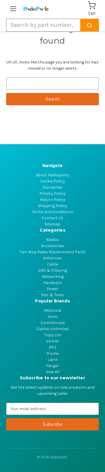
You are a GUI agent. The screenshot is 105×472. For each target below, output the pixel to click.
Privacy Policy (52, 193)
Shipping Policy (52, 205)
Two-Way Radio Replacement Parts (53, 251)
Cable (52, 264)
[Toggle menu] (14, 9)
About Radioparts (52, 175)
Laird (52, 359)
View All (53, 371)
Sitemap (52, 224)
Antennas (52, 258)
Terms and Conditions (52, 211)
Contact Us (52, 218)
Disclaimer (52, 187)
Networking (53, 276)
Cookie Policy (52, 181)
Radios (52, 239)
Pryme (52, 353)
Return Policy (52, 199)
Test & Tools (52, 294)
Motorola (52, 310)
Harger (52, 365)
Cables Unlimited (52, 328)
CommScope (53, 322)
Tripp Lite (52, 335)
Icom (52, 316)
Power (52, 288)
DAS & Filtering (52, 270)
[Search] (89, 25)
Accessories (52, 245)
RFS (52, 347)
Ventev (52, 341)
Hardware (52, 282)
